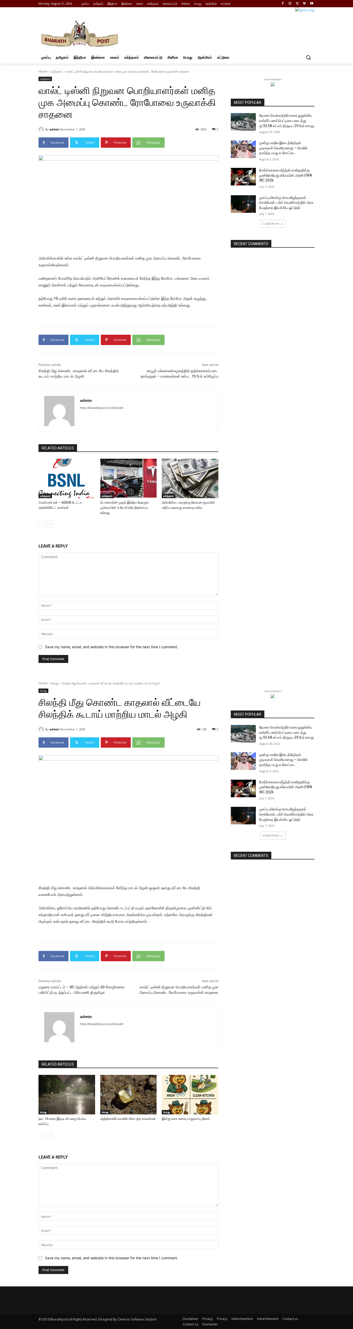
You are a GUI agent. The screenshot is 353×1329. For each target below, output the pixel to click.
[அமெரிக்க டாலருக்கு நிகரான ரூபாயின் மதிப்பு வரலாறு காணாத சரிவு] (190, 478)
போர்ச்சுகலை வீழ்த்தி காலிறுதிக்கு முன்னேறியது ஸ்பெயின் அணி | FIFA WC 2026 (285, 175)
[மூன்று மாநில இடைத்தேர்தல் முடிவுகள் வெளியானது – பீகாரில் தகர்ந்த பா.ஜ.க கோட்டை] (243, 149)
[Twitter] (297, 4)
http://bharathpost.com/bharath (102, 408)
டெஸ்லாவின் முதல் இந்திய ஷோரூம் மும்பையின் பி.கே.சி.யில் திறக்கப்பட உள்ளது (124, 508)
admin (54, 129)
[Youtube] (311, 4)
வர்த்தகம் (57, 71)
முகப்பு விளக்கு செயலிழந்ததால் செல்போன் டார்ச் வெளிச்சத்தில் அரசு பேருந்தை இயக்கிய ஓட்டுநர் (286, 203)
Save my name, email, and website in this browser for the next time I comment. (111, 647)
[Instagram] (290, 4)
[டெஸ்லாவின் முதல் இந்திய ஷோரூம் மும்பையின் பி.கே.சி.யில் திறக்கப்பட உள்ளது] (128, 478)
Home (43, 71)
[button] (308, 57)
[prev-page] (42, 524)
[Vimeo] (304, 4)
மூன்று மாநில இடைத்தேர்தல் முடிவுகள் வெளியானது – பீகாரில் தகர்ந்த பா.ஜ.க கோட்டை (283, 148)
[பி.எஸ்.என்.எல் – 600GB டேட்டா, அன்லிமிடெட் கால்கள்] (67, 478)
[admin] (42, 129)
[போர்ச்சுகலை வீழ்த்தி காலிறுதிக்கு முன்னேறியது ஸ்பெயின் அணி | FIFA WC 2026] (243, 176)
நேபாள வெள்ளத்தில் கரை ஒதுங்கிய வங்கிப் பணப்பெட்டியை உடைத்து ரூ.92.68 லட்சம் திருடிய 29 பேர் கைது (286, 120)
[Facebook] (283, 4)
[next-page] (50, 524)
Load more (271, 223)
